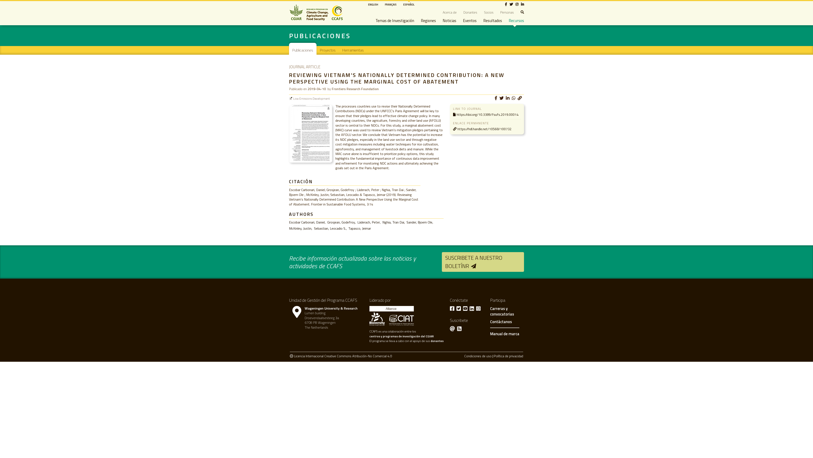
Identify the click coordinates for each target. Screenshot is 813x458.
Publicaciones (302, 50)
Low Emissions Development (311, 98)
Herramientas (353, 50)
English (373, 4)
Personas (507, 12)
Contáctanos (501, 322)
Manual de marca (504, 334)
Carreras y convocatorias (502, 311)
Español (409, 4)
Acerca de (450, 12)
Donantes (470, 12)
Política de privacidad (508, 356)
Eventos (470, 21)
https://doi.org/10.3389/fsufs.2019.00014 (487, 114)
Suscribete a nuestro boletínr (473, 262)
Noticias (449, 21)
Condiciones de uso (478, 356)
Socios (489, 12)
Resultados (492, 21)
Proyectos (328, 50)
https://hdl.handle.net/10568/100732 (485, 129)
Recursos (516, 21)
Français (391, 4)
